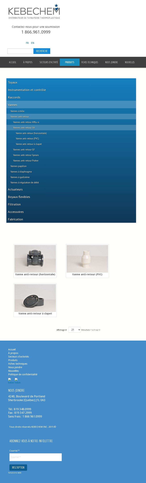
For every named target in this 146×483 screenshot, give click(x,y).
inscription (18, 467)
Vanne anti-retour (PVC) (87, 274)
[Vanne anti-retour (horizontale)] (35, 259)
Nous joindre (15, 367)
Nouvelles (13, 370)
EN (32, 42)
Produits (12, 360)
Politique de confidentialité (22, 374)
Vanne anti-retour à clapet (35, 313)
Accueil (12, 349)
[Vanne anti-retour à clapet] (35, 298)
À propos (13, 353)
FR (27, 42)
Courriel (14, 450)
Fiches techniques (17, 363)
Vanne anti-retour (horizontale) (35, 274)
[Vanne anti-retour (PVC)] (87, 259)
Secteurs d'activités (18, 356)
